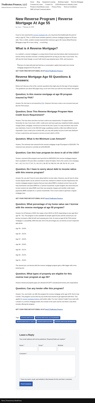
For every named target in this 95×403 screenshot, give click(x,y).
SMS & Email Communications (40, 9)
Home (32, 2)
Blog (38, 2)
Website (60, 345)
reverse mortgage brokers (30, 299)
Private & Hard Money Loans (39, 7)
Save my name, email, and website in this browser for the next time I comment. (46, 379)
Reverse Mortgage (77, 2)
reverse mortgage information (65, 321)
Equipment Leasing (48, 2)
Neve (3, 400)
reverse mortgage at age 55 (26, 321)
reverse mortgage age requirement (47, 317)
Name (21, 345)
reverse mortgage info (40, 35)
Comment (23, 353)
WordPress (18, 400)
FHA (42, 103)
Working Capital (63, 2)
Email (41, 345)
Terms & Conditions (70, 7)
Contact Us (49, 4)
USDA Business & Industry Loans (66, 4)
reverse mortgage (27, 317)
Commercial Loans (36, 4)
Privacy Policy (56, 7)
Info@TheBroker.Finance (54, 71)
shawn (19, 27)
